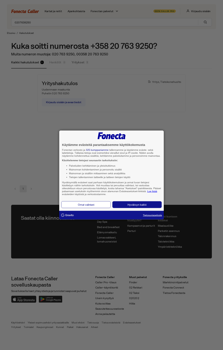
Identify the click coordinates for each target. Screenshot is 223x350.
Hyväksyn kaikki (137, 204)
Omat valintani (86, 204)
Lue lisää (152, 191)
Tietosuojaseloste (152, 215)
